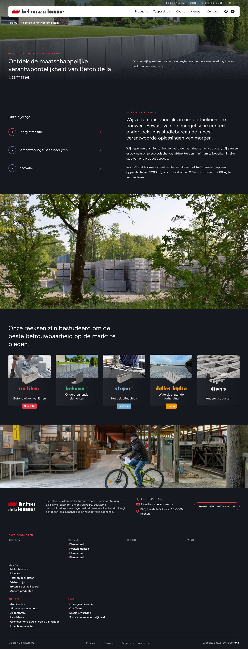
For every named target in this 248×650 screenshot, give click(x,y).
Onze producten (20, 535)
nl (233, 3)
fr (229, 3)
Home (13, 22)
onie (237, 642)
